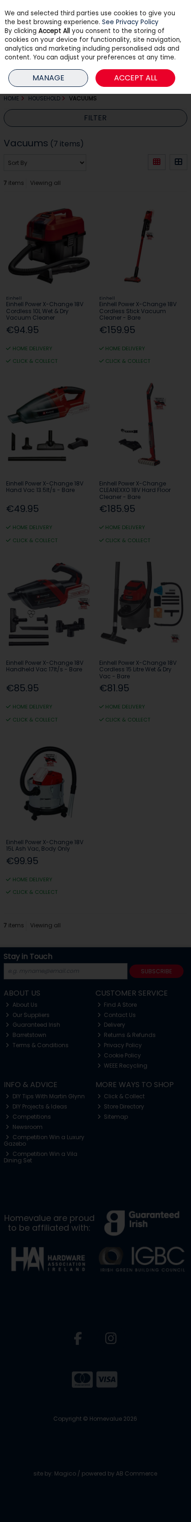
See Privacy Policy (130, 22)
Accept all (135, 77)
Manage (48, 77)
